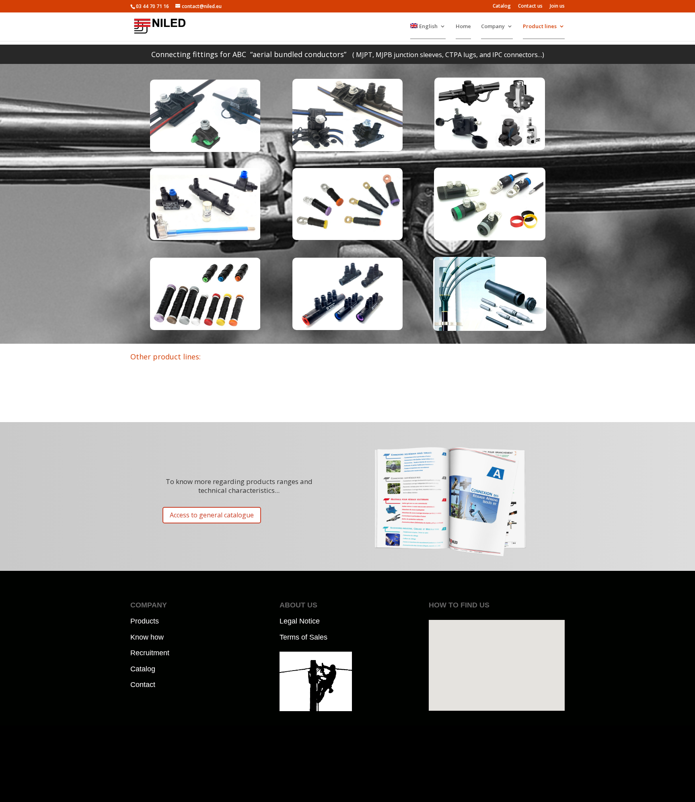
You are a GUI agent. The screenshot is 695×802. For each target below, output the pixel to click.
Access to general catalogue (212, 515)
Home (463, 26)
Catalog (502, 6)
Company (493, 26)
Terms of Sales (303, 637)
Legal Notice (300, 621)
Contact (142, 685)
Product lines (540, 26)
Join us (557, 6)
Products (144, 621)
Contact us (530, 6)
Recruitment (149, 653)
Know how (147, 637)
